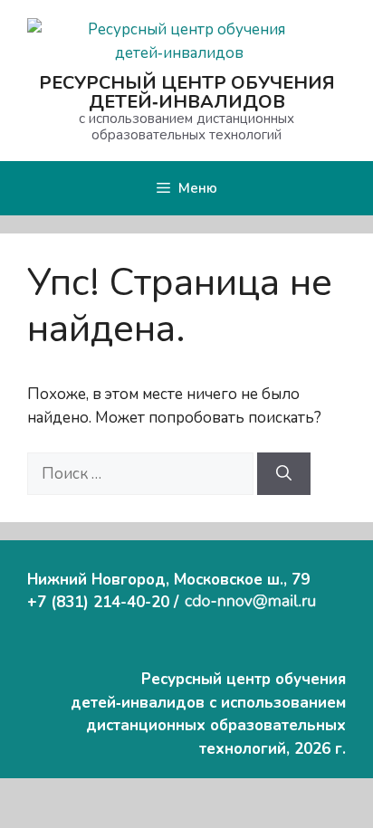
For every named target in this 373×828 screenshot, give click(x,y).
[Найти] (284, 474)
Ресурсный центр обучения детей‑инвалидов (187, 92)
